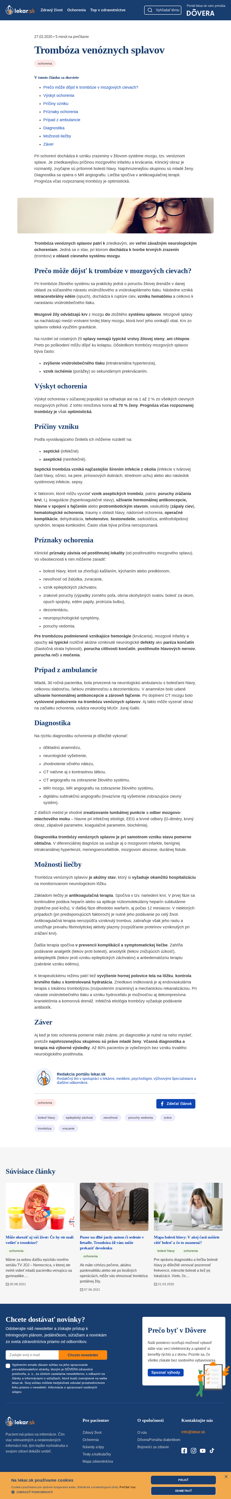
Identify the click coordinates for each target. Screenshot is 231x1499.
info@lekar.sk (193, 1432)
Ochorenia (76, 10)
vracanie (68, 1128)
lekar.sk (17, 1383)
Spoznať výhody (165, 1372)
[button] (73, 1492)
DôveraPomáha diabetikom (158, 1440)
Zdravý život (52, 10)
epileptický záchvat (79, 1117)
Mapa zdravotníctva (98, 1461)
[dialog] (115, 1485)
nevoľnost (111, 1117)
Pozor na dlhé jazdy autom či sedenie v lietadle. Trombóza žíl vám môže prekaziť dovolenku (112, 1242)
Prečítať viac (128, 1487)
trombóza (44, 1128)
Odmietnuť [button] (183, 1490)
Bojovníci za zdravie (153, 1447)
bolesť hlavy (46, 1117)
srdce (168, 1117)
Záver (48, 144)
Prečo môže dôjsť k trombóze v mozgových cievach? (90, 87)
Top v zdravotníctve (107, 10)
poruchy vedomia (140, 1117)
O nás (142, 1432)
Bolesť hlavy (166, 1251)
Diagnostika (54, 128)
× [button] (226, 1476)
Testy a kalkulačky (97, 1454)
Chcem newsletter (83, 1355)
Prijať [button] (183, 1480)
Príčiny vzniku (55, 103)
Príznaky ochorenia (60, 111)
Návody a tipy (93, 1447)
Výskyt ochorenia (58, 95)
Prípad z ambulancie (61, 120)
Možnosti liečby (57, 136)
